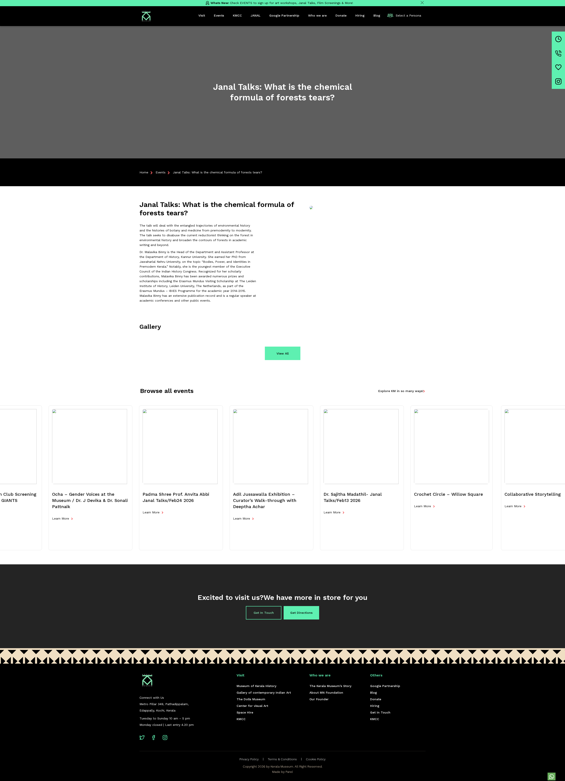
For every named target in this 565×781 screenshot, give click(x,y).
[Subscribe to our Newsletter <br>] (558, 67)
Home (143, 172)
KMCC (241, 719)
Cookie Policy (316, 759)
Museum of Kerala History (256, 686)
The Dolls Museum (251, 699)
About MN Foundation (326, 692)
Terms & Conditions (282, 759)
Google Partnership (385, 686)
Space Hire (245, 712)
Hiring (374, 706)
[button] (552, 776)
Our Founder (319, 699)
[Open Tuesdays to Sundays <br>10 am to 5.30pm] (558, 39)
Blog (373, 692)
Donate (375, 699)
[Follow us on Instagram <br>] (558, 81)
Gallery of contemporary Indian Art (264, 692)
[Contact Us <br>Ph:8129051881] (558, 53)
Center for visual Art (252, 706)
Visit (201, 15)
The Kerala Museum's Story (330, 686)
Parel (289, 771)
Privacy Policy (249, 759)
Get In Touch (264, 612)
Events (161, 172)
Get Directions (301, 612)
